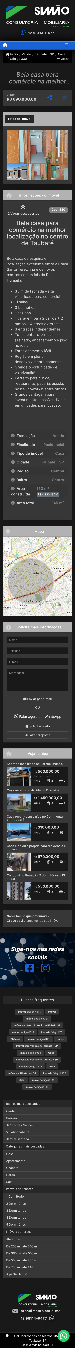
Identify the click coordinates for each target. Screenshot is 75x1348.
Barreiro (12, 1118)
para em (37, 1045)
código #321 (37, 1018)
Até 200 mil (14, 1239)
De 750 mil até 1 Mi (20, 1267)
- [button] (8, 548)
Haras (10, 1175)
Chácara (12, 1168)
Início (13, 54)
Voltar (64, 59)
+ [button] (8, 541)
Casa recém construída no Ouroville (33, 790)
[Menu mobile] (5, 45)
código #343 (29, 1011)
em (37, 1025)
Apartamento (15, 1161)
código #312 (23, 1032)
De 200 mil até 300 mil (22, 1246)
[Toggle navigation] (66, 45)
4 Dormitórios (16, 1217)
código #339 (37, 1086)
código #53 (30, 1052)
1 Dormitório (15, 1196)
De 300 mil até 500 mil (22, 1253)
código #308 (54, 1073)
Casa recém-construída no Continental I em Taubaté (36, 818)
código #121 (39, 1039)
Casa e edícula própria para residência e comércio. (36, 847)
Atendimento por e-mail (41, 1311)
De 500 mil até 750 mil (22, 1260)
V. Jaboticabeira (17, 1132)
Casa (61, 54)
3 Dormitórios (16, 1210)
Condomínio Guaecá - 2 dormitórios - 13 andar (36, 877)
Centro (11, 1111)
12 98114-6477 (41, 33)
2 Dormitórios (16, 1204)
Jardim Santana (17, 1139)
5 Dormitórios (16, 1224)
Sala (9, 1182)
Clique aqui (15, 921)
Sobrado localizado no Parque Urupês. (35, 764)
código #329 (30, 1066)
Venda (26, 54)
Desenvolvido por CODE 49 (37, 1344)
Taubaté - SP (44, 54)
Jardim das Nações (20, 1125)
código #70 (51, 1032)
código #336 (43, 1080)
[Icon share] (29, 968)
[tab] (19, 119)
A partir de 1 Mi (17, 1274)
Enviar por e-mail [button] (39, 699)
